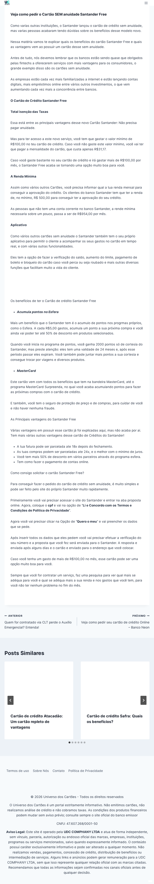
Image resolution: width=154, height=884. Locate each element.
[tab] (69, 742)
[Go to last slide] (11, 700)
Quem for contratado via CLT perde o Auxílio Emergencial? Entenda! (38, 621)
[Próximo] (143, 700)
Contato (59, 771)
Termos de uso (17, 771)
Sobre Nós (41, 771)
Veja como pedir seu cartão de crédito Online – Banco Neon (115, 621)
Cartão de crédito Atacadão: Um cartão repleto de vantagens (37, 722)
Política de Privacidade (85, 771)
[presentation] (39, 684)
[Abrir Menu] (146, 3)
